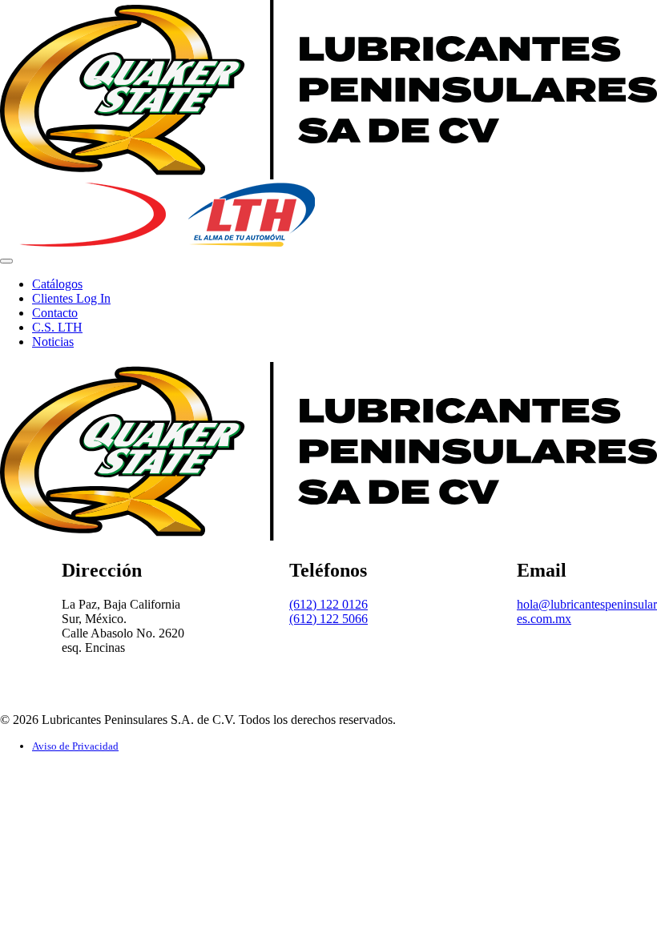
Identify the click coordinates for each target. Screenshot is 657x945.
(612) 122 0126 (328, 604)
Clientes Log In (71, 298)
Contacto (55, 313)
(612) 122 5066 (328, 618)
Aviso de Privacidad (75, 746)
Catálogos (57, 284)
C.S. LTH (57, 327)
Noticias (53, 341)
